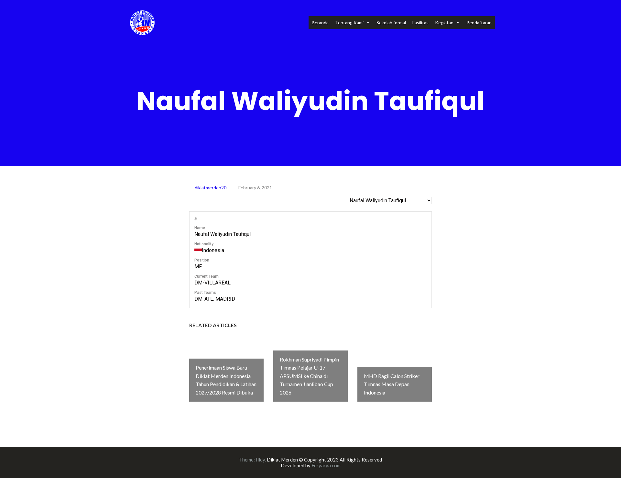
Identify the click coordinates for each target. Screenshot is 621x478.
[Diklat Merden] (142, 22)
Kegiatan (444, 22)
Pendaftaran (479, 22)
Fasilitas (420, 22)
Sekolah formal (391, 22)
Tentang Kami (349, 22)
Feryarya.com (326, 465)
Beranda (320, 22)
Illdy (260, 459)
